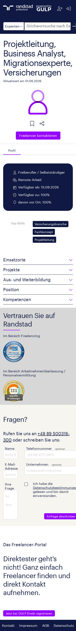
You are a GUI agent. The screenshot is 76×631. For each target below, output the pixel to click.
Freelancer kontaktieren (38, 135)
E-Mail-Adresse (11, 466)
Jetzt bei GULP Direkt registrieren (29, 613)
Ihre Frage (9, 486)
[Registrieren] (59, 9)
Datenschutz (64, 625)
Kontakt (8, 625)
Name (9, 448)
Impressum (28, 625)
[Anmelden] (68, 9)
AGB (45, 625)
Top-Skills (18, 223)
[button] (13, 26)
